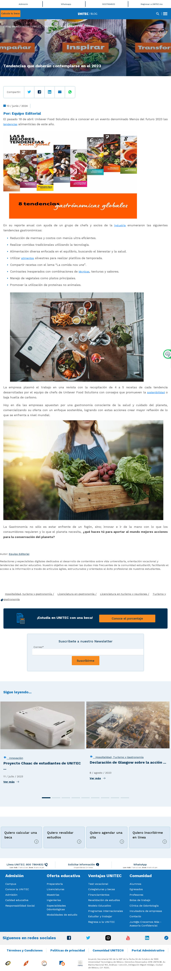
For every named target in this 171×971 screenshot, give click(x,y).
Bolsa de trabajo (140, 900)
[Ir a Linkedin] (147, 939)
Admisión (11, 894)
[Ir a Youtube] (128, 939)
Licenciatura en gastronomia (76, 594)
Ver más (9, 781)
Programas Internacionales (105, 911)
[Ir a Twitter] (88, 938)
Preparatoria (55, 883)
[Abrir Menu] (165, 13)
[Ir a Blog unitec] (166, 939)
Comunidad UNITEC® (108, 950)
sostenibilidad (156, 392)
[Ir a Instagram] (108, 939)
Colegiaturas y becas (101, 889)
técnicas (84, 271)
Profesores (136, 894)
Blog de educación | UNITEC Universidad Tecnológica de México (46, 26)
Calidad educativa (16, 900)
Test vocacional (98, 883)
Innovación (15, 758)
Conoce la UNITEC (17, 889)
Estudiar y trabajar (100, 916)
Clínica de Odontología (144, 905)
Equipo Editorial (26, 113)
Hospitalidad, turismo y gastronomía (29, 594)
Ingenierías (54, 900)
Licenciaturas (55, 889)
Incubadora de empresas (146, 911)
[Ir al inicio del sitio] (87, 13)
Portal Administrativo (148, 950)
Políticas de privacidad (67, 950)
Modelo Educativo (99, 905)
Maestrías (53, 894)
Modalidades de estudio (62, 914)
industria (120, 225)
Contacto (135, 916)
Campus (10, 883)
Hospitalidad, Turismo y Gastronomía (118, 757)
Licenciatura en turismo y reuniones (124, 594)
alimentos (27, 258)
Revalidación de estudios (104, 900)
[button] (46, 797)
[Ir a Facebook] (69, 939)
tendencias (10, 124)
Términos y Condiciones (25, 950)
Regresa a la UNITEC (101, 921)
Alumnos (135, 883)
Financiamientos (98, 894)
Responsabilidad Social (20, 905)
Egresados (136, 889)
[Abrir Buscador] (157, 13)
